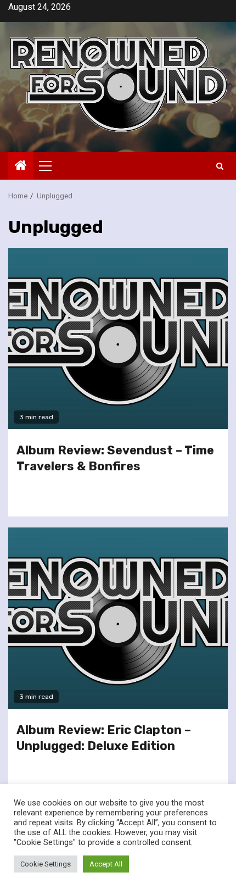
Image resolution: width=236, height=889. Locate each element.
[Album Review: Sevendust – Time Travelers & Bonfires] (118, 338)
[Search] (220, 166)
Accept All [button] (105, 864)
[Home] (21, 166)
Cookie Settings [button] (45, 864)
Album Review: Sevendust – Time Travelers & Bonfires (115, 458)
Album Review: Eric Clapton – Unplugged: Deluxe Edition (103, 738)
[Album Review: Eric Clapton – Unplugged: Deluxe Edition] (118, 618)
